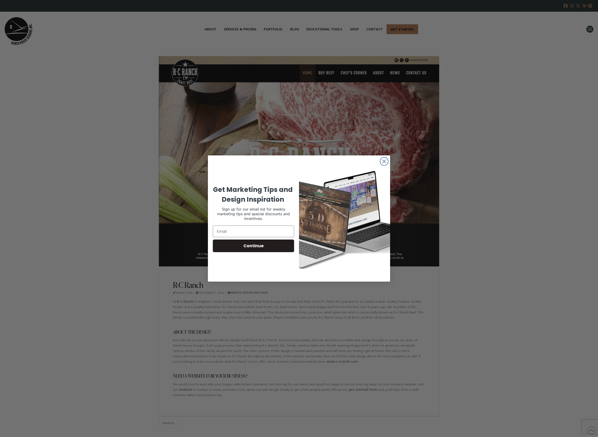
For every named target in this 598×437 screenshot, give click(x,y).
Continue (253, 246)
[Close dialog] (384, 161)
